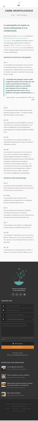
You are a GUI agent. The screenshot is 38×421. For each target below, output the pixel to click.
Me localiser (19, 343)
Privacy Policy (25, 337)
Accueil (7, 408)
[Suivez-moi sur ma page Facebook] (13, 294)
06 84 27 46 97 (18, 353)
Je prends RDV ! (17, 347)
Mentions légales (26, 408)
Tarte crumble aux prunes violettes (18, 375)
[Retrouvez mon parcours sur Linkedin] (24, 294)
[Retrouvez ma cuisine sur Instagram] (20, 294)
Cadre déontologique (19, 411)
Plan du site (15, 408)
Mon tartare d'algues (14, 393)
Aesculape (21, 36)
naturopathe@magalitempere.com (18, 355)
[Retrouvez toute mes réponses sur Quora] (16, 294)
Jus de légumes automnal (15, 367)
